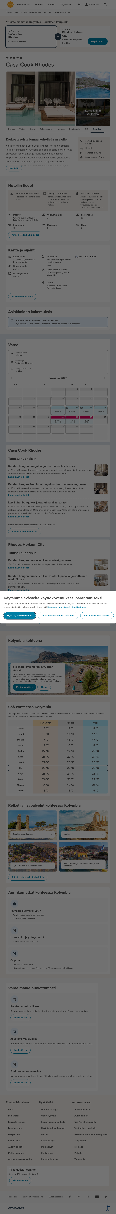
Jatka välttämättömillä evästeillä (58, 615)
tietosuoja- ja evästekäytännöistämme (66, 607)
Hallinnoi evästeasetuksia (97, 615)
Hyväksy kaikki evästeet (19, 615)
